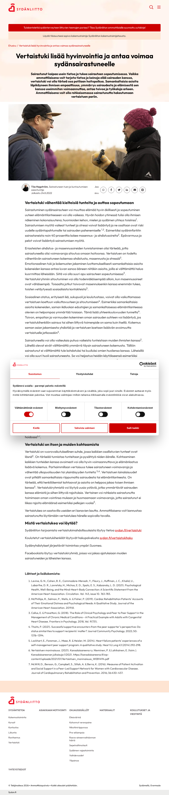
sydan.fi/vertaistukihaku (116, 538)
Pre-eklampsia (76, 732)
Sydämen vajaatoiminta (81, 750)
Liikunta (12, 732)
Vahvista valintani (84, 428)
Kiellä (36, 428)
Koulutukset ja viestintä (140, 712)
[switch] (66, 414)
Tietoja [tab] (134, 374)
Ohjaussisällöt (79, 710)
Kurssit (11, 722)
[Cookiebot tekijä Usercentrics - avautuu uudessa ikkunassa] (141, 364)
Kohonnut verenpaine (80, 722)
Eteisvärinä (75, 717)
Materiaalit (107, 710)
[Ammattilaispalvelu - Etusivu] (24, 700)
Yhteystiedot (17, 769)
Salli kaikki (133, 428)
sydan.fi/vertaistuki (128, 530)
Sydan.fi (12, 792)
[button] (151, 8)
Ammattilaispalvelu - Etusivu (34, 7)
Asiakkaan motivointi (52, 710)
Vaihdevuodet (76, 755)
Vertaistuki (13, 742)
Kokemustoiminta (17, 717)
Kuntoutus (13, 727)
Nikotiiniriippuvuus (78, 727)
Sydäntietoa (16, 710)
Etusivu (12, 45)
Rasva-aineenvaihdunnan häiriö (82, 739)
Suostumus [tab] (35, 374)
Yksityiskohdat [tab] (84, 374)
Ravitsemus (14, 737)
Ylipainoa (74, 760)
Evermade (156, 785)
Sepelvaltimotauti (78, 745)
